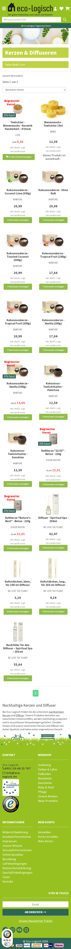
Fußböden (44, 774)
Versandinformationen (17, 850)
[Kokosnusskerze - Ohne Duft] (53, 176)
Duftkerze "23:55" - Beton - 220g (53, 452)
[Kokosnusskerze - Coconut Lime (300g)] (18, 176)
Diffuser (20, 715)
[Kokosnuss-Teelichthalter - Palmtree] (53, 370)
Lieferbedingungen (14, 863)
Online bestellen (12, 854)
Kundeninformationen (16, 837)
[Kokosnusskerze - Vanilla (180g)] (53, 306)
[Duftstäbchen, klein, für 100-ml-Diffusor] (18, 568)
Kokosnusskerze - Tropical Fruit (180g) (53, 254)
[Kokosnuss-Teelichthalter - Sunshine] (18, 437)
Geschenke (45, 783)
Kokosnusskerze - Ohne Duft (53, 191)
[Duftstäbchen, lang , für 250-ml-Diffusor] (53, 568)
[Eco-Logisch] (30, 6)
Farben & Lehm (47, 769)
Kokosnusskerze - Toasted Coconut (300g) (18, 256)
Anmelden (44, 832)
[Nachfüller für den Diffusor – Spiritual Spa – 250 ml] (18, 631)
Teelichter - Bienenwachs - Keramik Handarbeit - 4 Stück (17, 125)
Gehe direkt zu (14, 64)
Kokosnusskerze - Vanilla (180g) (53, 321)
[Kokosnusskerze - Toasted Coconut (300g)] (18, 240)
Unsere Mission (12, 846)
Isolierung (44, 765)
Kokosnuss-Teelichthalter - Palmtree (53, 387)
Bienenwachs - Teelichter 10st (53, 123)
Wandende (45, 778)
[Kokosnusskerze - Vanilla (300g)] (18, 370)
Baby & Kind (46, 787)
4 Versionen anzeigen (53, 547)
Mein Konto (45, 841)
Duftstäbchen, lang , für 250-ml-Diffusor (53, 583)
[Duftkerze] (53, 437)
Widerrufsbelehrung (15, 832)
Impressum (9, 841)
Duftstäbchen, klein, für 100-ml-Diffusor (18, 583)
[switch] (7, 944)
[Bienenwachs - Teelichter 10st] (53, 109)
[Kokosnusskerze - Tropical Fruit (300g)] (18, 306)
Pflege (42, 792)
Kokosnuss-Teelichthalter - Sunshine (18, 454)
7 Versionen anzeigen (18, 219)
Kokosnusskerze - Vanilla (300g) (18, 385)
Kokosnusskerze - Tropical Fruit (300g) (18, 321)
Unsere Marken (47, 796)
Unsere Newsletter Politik (35, 921)
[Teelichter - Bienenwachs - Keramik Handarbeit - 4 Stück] (18, 109)
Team (6, 877)
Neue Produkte (48, 801)
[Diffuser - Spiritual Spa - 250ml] (53, 504)
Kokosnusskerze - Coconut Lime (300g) (18, 191)
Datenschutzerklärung (16, 868)
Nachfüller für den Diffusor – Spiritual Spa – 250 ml (17, 648)
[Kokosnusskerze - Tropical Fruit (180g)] (53, 240)
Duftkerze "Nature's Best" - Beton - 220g (18, 519)
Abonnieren (34, 912)
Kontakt (7, 881)
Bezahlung (9, 859)
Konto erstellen (48, 837)
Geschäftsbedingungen (17, 872)
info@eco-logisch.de (11, 774)
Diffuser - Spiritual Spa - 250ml (53, 519)
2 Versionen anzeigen (53, 416)
